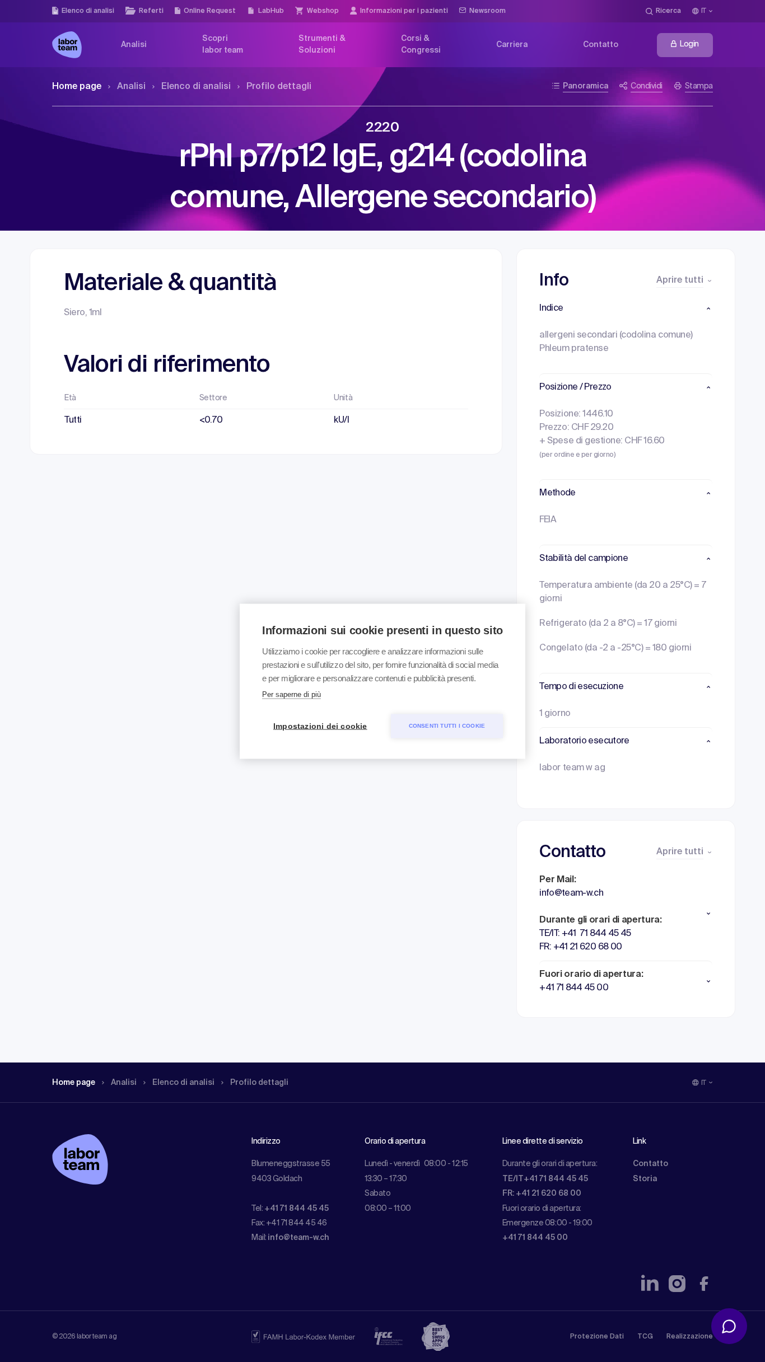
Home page (76, 86)
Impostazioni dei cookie (320, 726)
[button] (625, 308)
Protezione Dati (597, 1336)
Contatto (650, 1164)
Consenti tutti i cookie (447, 726)
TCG (645, 1336)
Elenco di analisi (196, 86)
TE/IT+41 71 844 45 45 (545, 1179)
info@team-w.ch (298, 1238)
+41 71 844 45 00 (535, 1238)
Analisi (131, 86)
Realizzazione (689, 1336)
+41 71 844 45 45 (296, 1209)
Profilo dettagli (278, 86)
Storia (645, 1179)
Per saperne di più (291, 694)
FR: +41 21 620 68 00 (541, 1193)
